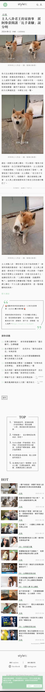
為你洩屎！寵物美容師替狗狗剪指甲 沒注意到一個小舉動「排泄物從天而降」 (23, 371)
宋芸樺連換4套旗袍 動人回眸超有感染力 (24, 456)
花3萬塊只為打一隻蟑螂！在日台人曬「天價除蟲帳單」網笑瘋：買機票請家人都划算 (24, 465)
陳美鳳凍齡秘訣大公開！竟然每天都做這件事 (31, 539)
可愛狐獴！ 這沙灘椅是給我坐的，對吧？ (23, 436)
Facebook (16, 666)
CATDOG (21, 31)
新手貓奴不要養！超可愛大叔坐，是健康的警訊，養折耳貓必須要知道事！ (31, 513)
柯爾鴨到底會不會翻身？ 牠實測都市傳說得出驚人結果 (31, 552)
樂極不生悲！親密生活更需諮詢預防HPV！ (31, 565)
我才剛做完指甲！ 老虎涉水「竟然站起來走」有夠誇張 (23, 350)
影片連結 (6, 293)
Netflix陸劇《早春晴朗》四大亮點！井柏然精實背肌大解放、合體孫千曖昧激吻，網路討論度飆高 (23, 446)
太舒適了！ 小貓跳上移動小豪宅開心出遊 (31, 525)
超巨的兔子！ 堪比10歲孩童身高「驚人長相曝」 (31, 605)
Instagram (32, 666)
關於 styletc (14, 662)
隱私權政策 (31, 662)
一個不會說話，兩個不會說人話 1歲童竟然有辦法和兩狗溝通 (31, 485)
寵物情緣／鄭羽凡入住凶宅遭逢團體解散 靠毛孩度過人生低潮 (23, 357)
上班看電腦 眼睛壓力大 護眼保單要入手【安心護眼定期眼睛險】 (31, 580)
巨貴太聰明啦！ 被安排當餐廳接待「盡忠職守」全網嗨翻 (23, 343)
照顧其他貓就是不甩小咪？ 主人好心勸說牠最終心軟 (31, 499)
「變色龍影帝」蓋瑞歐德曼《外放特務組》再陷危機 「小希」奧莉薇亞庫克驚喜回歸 (23, 425)
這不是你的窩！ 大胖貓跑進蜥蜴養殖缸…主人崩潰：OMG (31, 592)
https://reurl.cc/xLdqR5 (23, 324)
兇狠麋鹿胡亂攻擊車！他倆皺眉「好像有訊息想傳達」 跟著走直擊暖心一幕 (23, 364)
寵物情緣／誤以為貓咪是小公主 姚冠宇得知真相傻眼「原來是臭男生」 (31, 633)
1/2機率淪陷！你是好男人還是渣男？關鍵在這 (31, 618)
